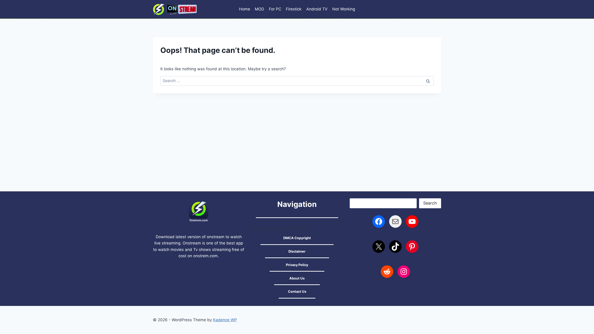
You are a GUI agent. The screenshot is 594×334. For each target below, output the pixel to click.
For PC (275, 9)
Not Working (343, 9)
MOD (259, 9)
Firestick (293, 9)
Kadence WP (225, 320)
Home (244, 9)
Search (430, 203)
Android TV (317, 9)
